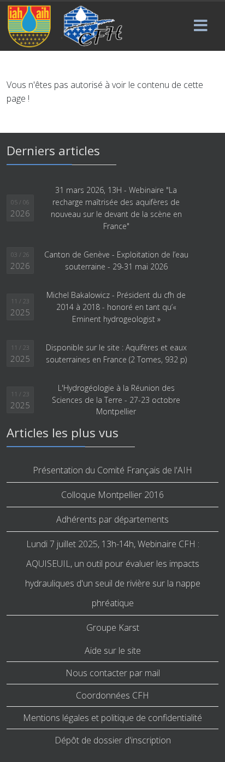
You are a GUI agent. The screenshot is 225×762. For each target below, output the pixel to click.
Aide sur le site (113, 650)
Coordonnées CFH (112, 695)
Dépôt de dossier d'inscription (113, 740)
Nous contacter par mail (113, 673)
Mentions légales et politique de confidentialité (112, 718)
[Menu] (200, 26)
